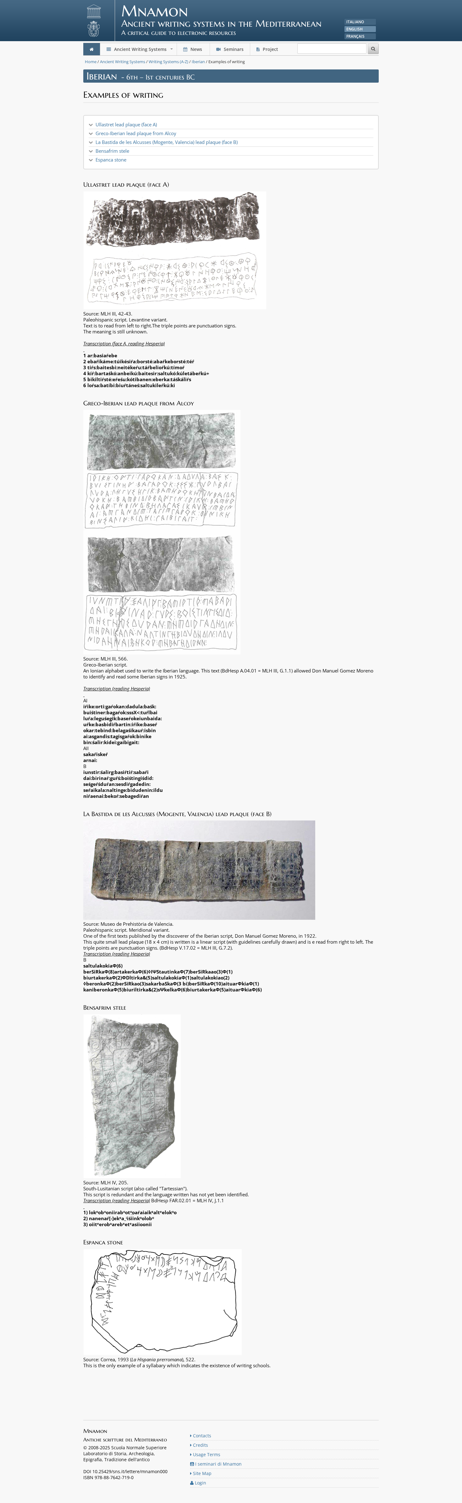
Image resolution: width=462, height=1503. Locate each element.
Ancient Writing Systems (143, 50)
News (196, 49)
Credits (200, 1445)
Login (200, 1483)
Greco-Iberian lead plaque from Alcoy (136, 133)
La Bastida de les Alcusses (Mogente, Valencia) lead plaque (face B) (167, 142)
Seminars (233, 49)
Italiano (355, 22)
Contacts (201, 1436)
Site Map (202, 1473)
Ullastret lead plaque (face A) (126, 124)
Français (355, 36)
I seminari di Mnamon (218, 1464)
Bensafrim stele (112, 151)
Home (90, 61)
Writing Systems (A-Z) (168, 61)
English (354, 29)
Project (270, 49)
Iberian (198, 61)
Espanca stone (111, 159)
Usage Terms (206, 1454)
